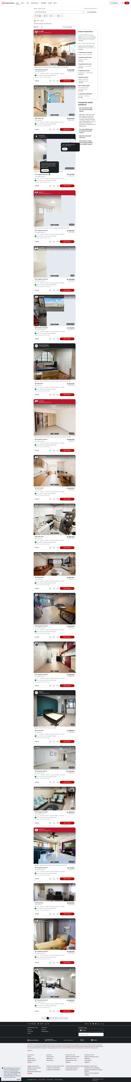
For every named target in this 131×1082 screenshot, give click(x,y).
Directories (49, 1055)
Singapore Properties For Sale (72, 1056)
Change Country (82, 1027)
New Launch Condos (32, 1069)
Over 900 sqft (88, 66)
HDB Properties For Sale (71, 1058)
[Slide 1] (51, 808)
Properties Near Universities (72, 1067)
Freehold (80, 54)
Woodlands (86, 95)
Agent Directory (49, 1060)
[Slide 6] (56, 808)
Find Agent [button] (43, 3)
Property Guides (31, 1058)
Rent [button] (22, 3)
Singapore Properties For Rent (91, 1056)
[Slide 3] (53, 808)
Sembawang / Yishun (83, 81)
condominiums (58, 1047)
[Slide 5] (55, 324)
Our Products (30, 1031)
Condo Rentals (88, 1060)
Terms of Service (42, 1079)
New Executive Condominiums (34, 1071)
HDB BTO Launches (31, 1060)
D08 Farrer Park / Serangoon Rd (92, 1073)
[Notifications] (122, 3)
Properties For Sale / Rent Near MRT (55, 1066)
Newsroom (43, 1029)
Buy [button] (17, 3)
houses (84, 1047)
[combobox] (59, 12)
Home (35, 8)
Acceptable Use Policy (32, 1079)
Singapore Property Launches (34, 1067)
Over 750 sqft (81, 66)
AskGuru (29, 1056)
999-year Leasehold (87, 54)
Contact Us (44, 1027)
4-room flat (90, 39)
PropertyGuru (30, 1055)
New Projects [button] (34, 3)
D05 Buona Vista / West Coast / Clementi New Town (93, 1070)
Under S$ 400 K (81, 72)
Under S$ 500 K (89, 72)
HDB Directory (49, 1058)
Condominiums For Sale (71, 1060)
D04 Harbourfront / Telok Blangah (92, 1067)
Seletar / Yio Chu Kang (83, 79)
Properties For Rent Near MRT (53, 1069)
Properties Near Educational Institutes (75, 1066)
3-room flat (85, 39)
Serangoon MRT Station (83, 87)
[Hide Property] (70, 37)
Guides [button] (50, 3)
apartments (64, 1047)
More (55, 3)
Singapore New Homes (33, 1066)
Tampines (80, 95)
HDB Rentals (87, 1058)
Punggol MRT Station (82, 89)
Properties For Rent (89, 1055)
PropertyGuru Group (32, 1027)
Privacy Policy (17, 1072)
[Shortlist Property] (73, 37)
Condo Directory (50, 1056)
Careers (29, 1033)
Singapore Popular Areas (91, 1066)
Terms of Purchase (58, 1079)
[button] (35, 20)
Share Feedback (44, 1031)
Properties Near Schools (71, 1069)
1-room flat (92, 38)
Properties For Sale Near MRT (53, 1067)
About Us (29, 1029)
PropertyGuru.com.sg (32, 1044)
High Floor (80, 59)
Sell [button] (27, 3)
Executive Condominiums (77, 1047)
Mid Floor (86, 59)
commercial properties (93, 1047)
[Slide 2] (52, 808)
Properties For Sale (70, 1055)
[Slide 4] (54, 433)
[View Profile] (43, 32)
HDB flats (69, 1047)
